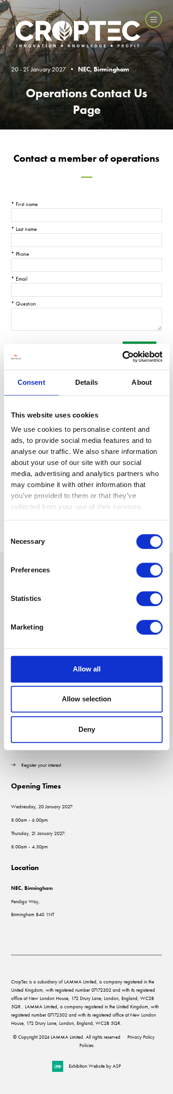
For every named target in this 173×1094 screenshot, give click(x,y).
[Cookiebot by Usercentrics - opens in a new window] (123, 357)
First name (24, 204)
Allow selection (86, 699)
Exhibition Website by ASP (95, 1066)
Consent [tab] (31, 382)
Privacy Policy (141, 1037)
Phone (20, 254)
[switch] (149, 570)
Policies (86, 1045)
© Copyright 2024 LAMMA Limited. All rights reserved (66, 1037)
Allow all (87, 669)
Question (23, 303)
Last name (24, 229)
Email (19, 278)
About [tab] (141, 382)
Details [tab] (86, 382)
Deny (86, 729)
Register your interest (41, 765)
